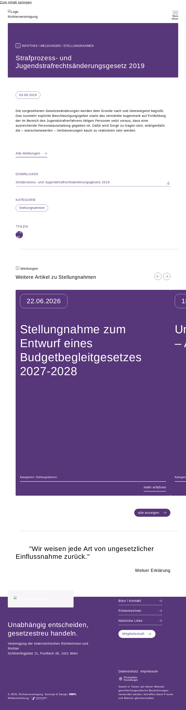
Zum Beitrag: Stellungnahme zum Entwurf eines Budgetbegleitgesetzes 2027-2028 (81, 292)
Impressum (149, 671)
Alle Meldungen (28, 153)
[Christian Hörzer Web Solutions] (38, 698)
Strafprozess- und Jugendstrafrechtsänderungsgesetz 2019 (63, 182)
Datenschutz (128, 671)
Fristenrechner (129, 611)
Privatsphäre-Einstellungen (130, 678)
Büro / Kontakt (129, 601)
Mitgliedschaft (133, 634)
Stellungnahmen (32, 208)
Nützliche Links (130, 621)
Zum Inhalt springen (16, 2)
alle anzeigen (148, 513)
